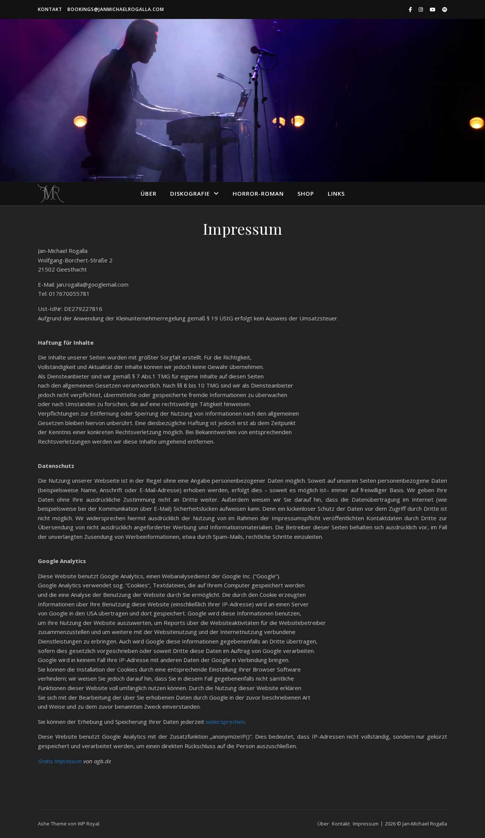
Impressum (366, 823)
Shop (305, 193)
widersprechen (225, 721)
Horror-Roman (258, 193)
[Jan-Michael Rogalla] (51, 193)
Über (148, 193)
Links (336, 193)
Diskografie (190, 193)
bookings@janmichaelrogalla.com (115, 9)
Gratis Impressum (60, 761)
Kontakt (50, 9)
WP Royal (88, 823)
